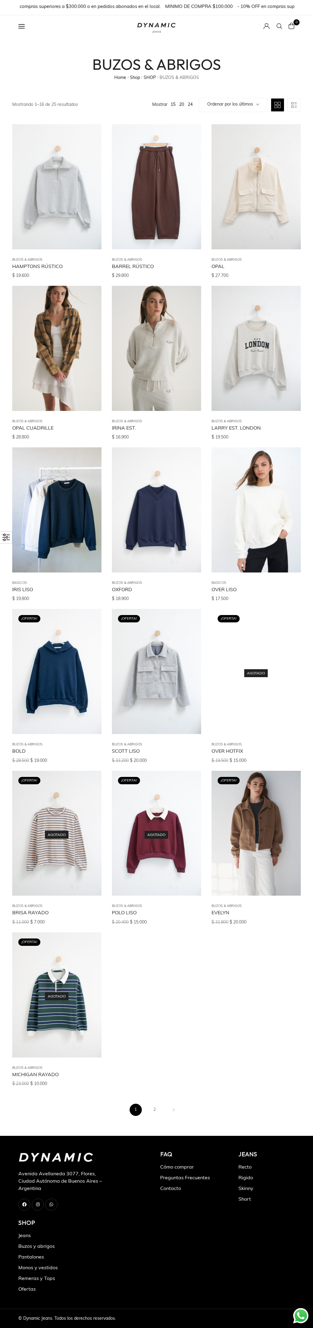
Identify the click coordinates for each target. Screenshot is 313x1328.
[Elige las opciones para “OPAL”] (288, 156)
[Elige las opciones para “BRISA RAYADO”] (89, 803)
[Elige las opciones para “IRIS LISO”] (89, 479)
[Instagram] (38, 1204)
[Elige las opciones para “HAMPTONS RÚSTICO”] (89, 156)
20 (181, 105)
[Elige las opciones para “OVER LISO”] (288, 479)
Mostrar (160, 105)
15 (173, 105)
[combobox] (233, 105)
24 (190, 105)
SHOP (150, 78)
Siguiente (174, 1110)
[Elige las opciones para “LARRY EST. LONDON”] (288, 318)
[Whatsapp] (51, 1204)
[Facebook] (24, 1204)
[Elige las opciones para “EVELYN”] (288, 803)
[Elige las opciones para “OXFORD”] (189, 479)
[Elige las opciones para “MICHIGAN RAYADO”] (89, 964)
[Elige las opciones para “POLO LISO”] (189, 803)
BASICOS (19, 583)
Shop (135, 78)
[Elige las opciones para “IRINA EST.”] (189, 318)
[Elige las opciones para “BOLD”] (89, 641)
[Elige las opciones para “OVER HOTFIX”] (288, 641)
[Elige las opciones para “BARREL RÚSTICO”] (189, 156)
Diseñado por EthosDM (272, 1318)
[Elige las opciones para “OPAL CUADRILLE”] (89, 318)
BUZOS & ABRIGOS (27, 260)
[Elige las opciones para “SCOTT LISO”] (189, 641)
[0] (292, 25)
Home (120, 78)
